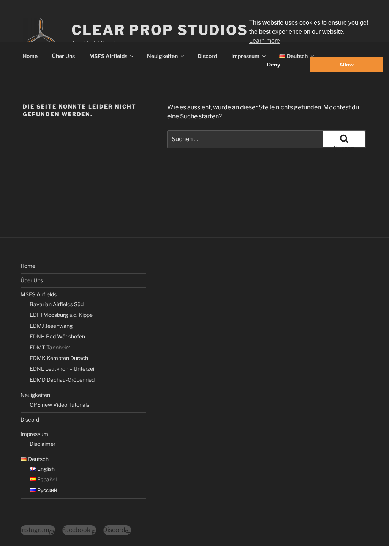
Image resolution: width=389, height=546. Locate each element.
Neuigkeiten (162, 56)
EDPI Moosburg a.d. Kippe (61, 315)
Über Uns (63, 56)
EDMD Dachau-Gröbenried (62, 379)
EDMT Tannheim (50, 347)
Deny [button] (273, 64)
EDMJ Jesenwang (51, 326)
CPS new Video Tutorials (59, 404)
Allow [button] (346, 64)
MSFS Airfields (108, 56)
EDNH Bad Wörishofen (57, 336)
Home (30, 56)
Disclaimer (42, 444)
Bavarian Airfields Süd (57, 304)
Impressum (34, 434)
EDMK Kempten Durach (59, 358)
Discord (207, 56)
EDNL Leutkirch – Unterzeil (62, 368)
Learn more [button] (264, 41)
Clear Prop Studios (159, 30)
